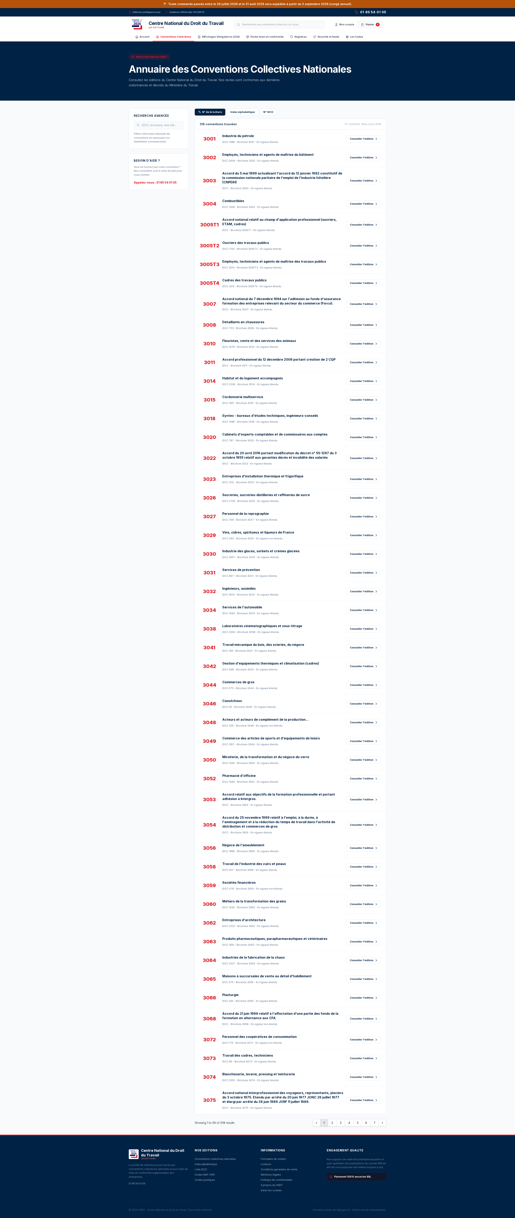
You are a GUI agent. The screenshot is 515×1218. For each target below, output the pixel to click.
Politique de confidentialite (276, 1179)
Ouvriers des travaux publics (245, 243)
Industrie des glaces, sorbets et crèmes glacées (261, 551)
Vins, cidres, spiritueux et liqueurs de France (258, 532)
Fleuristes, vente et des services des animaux (259, 341)
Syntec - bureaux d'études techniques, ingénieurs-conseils (270, 416)
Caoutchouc (232, 701)
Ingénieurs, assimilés (239, 588)
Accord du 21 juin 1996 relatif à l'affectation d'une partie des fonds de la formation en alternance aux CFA (280, 1016)
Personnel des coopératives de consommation (259, 1037)
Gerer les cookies (271, 1190)
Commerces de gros (238, 682)
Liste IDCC (201, 1169)
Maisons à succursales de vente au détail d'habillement (267, 976)
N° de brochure (212, 112)
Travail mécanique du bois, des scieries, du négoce (263, 645)
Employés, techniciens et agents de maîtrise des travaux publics (274, 261)
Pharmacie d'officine (239, 776)
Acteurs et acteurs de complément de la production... (265, 719)
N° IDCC (268, 112)
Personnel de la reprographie (245, 514)
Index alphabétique (242, 112)
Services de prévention (241, 570)
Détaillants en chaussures (243, 322)
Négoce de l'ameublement (243, 845)
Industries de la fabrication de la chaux (253, 957)
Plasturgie (230, 995)
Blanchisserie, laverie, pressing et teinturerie (258, 1074)
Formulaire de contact (273, 1158)
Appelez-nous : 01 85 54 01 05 (155, 182)
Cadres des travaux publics (244, 280)
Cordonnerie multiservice (242, 397)
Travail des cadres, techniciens (247, 1055)
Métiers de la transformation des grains (254, 901)
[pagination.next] (382, 1123)
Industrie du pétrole (238, 136)
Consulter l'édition (361, 138)
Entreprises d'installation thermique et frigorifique (262, 476)
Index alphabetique (206, 1164)
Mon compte (346, 24)
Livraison (266, 1164)
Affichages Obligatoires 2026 (221, 36)
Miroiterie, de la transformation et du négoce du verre (265, 757)
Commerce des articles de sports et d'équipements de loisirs (271, 738)
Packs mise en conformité (267, 36)
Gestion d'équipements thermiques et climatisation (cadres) (270, 663)
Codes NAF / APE (205, 1174)
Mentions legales (271, 1174)
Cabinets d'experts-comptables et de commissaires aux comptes (275, 434)
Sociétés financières (239, 882)
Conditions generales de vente (279, 1169)
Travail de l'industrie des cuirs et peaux (254, 864)
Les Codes (356, 36)
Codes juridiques (205, 1179)
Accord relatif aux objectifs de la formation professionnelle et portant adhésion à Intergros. (278, 796)
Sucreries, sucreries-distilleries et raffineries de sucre (266, 495)
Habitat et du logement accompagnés (252, 378)
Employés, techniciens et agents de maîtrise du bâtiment (268, 155)
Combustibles (233, 201)
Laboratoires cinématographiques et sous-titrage (262, 626)
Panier (372, 24)
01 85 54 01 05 (373, 12)
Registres (301, 36)
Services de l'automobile (242, 607)
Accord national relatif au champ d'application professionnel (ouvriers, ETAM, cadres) (279, 222)
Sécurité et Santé (328, 36)
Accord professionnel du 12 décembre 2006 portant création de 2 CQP (279, 359)
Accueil (144, 36)
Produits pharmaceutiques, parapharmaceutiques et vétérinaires (274, 939)
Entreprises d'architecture (244, 920)
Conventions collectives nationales (215, 1158)
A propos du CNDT (272, 1185)
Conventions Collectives (175, 36)
